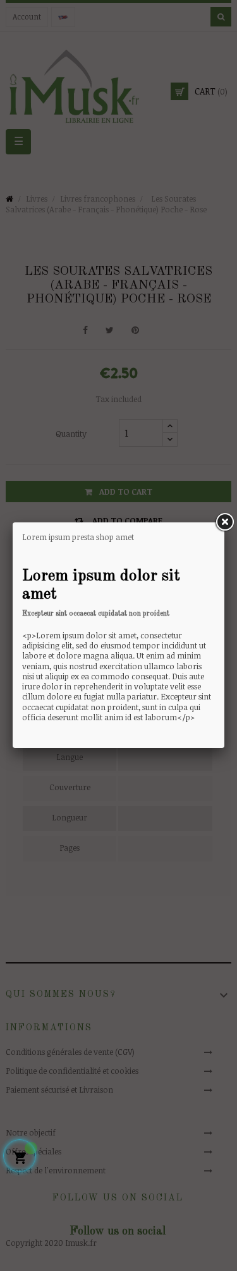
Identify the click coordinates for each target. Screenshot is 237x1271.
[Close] (224, 522)
